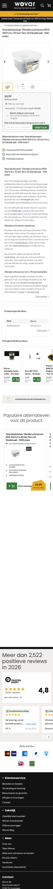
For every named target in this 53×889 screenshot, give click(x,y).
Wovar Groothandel (12, 820)
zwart (21, 292)
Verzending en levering (13, 788)
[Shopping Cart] (49, 5)
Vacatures (7, 862)
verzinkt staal (33, 292)
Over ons (6, 843)
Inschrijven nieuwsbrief (14, 866)
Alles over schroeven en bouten (18, 853)
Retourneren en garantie (14, 793)
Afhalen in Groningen (13, 797)
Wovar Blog (8, 829)
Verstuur (41, 127)
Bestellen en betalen (12, 783)
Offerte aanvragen (11, 825)
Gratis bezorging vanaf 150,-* (28, 14)
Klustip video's (9, 857)
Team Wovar (8, 848)
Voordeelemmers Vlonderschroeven (20, 25)
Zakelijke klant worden (13, 816)
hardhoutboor (21, 242)
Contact (6, 802)
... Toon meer (30, 724)
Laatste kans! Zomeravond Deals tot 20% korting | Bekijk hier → (27, 19)
